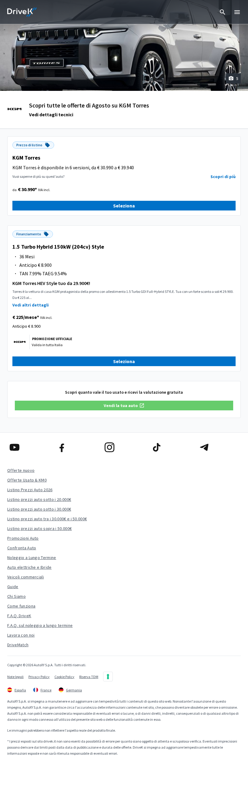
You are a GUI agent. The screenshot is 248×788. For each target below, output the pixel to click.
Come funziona (21, 606)
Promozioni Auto (23, 538)
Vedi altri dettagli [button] (30, 305)
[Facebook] (77, 447)
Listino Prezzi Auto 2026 (30, 489)
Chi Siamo (16, 596)
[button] (124, 405)
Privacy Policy (39, 676)
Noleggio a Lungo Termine (31, 557)
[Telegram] (219, 447)
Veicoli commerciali (25, 577)
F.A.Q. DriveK (19, 615)
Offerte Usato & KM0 (27, 480)
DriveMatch (17, 644)
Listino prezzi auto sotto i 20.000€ (39, 499)
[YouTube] (29, 447)
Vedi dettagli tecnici (51, 114)
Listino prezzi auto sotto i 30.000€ (39, 509)
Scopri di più (223, 176)
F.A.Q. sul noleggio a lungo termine (40, 625)
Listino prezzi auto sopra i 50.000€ (39, 528)
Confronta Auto (21, 548)
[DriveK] (22, 12)
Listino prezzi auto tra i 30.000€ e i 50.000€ (47, 518)
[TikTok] (171, 447)
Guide (12, 586)
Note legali (15, 676)
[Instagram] (124, 447)
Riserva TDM (88, 676)
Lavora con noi (20, 635)
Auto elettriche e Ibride (29, 567)
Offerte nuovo (20, 470)
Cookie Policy (64, 676)
